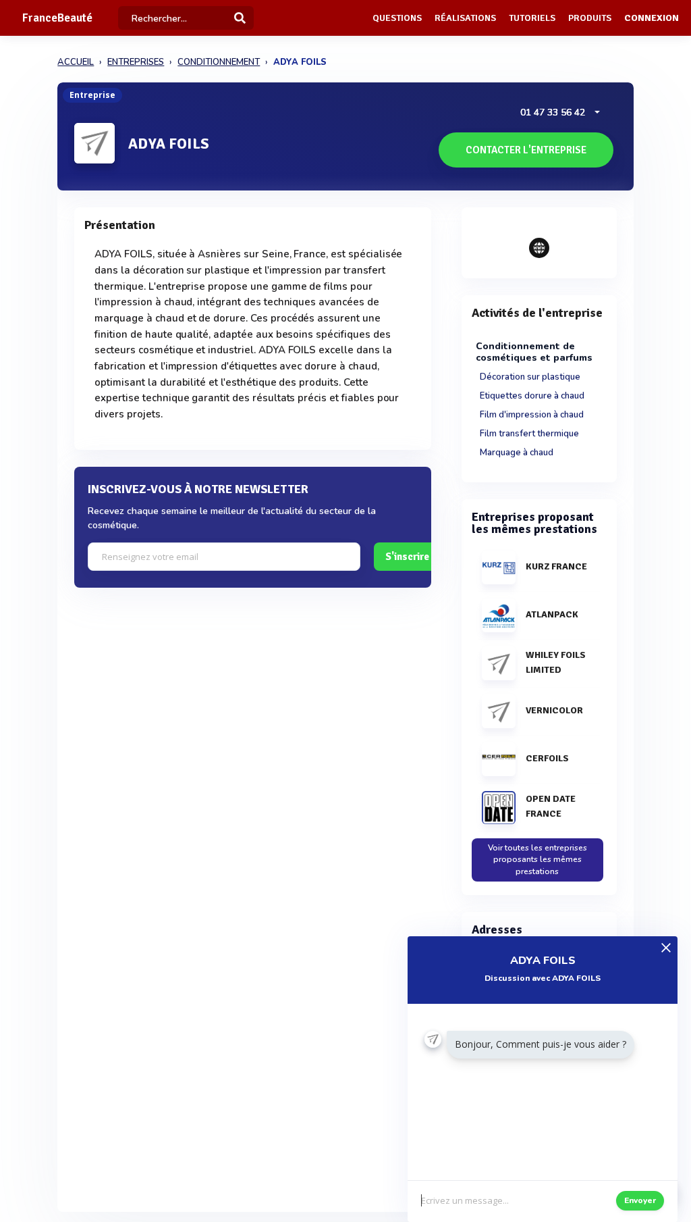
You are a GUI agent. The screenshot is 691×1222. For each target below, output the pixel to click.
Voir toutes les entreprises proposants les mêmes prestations (537, 859)
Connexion (651, 18)
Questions (397, 18)
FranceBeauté (57, 18)
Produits (589, 18)
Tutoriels (532, 18)
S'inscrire (407, 557)
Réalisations (465, 18)
